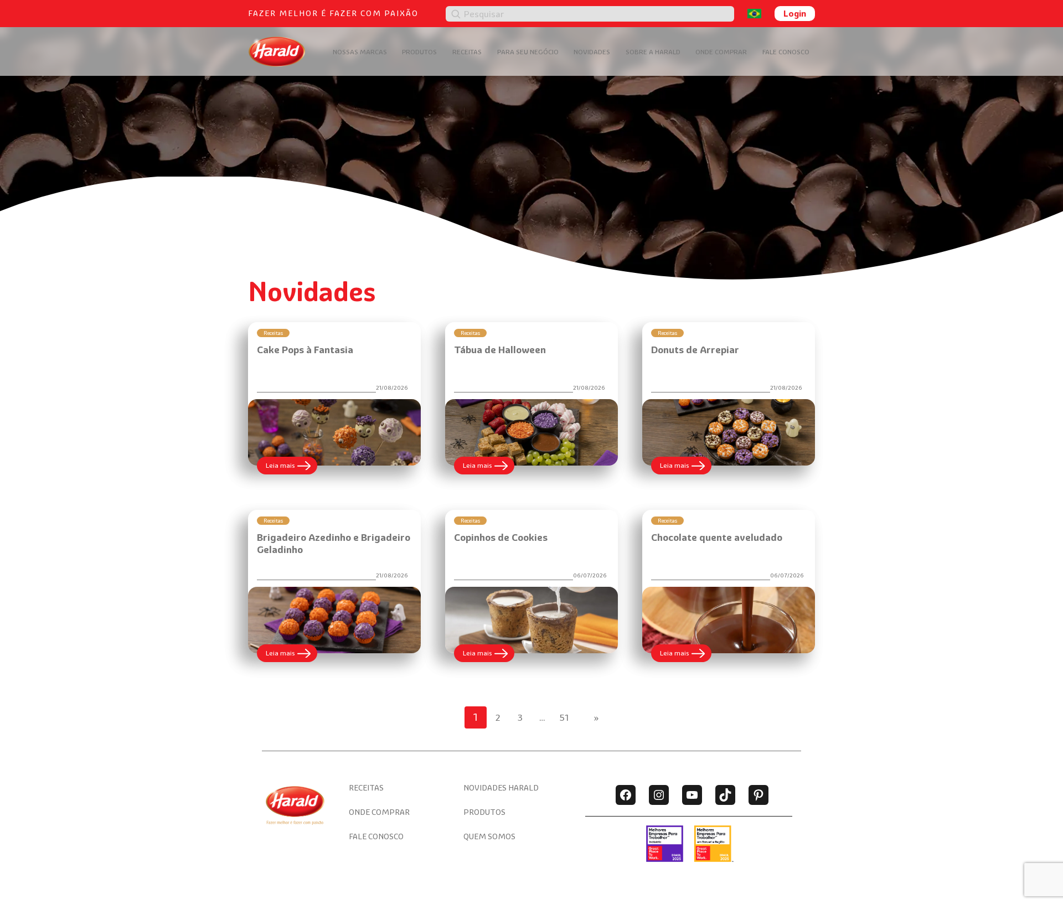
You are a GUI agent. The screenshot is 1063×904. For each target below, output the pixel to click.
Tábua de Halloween (500, 349)
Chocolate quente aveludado (716, 537)
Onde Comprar (721, 52)
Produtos (419, 52)
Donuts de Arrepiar (695, 349)
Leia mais (291, 467)
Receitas (467, 52)
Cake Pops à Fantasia (305, 349)
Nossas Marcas (360, 52)
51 (564, 717)
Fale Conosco (785, 52)
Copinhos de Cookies (501, 537)
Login (794, 13)
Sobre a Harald (653, 52)
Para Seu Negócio (528, 52)
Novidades (592, 52)
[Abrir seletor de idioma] (754, 13)
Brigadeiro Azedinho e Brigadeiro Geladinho (333, 543)
